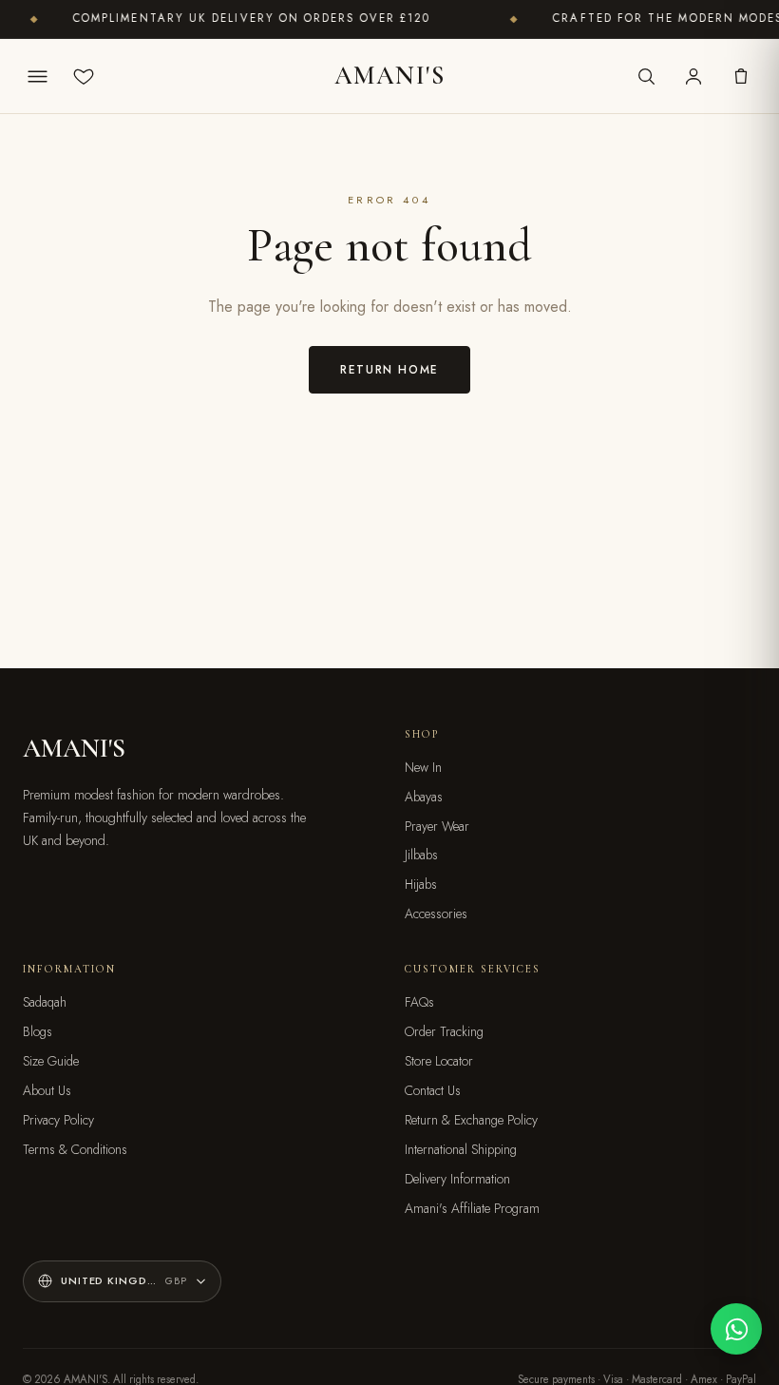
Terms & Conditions (75, 1149)
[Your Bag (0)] (741, 76)
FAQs (419, 1001)
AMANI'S (389, 76)
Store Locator (439, 1060)
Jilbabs (421, 854)
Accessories (436, 913)
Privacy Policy (58, 1119)
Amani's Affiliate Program (472, 1208)
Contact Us (433, 1090)
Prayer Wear (437, 826)
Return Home (389, 369)
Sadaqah (44, 1001)
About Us (47, 1090)
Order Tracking (444, 1031)
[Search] (646, 76)
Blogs (37, 1031)
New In (423, 767)
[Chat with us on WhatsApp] (736, 1329)
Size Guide (51, 1060)
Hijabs (421, 884)
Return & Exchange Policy (471, 1119)
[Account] (693, 76)
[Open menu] (38, 76)
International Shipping (461, 1149)
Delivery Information (457, 1178)
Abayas (424, 796)
